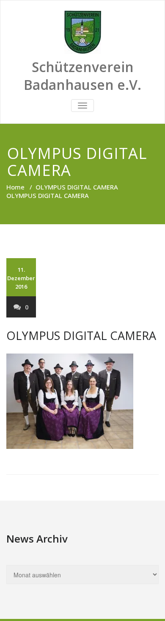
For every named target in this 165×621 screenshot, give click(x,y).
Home (15, 187)
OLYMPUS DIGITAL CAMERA (77, 187)
